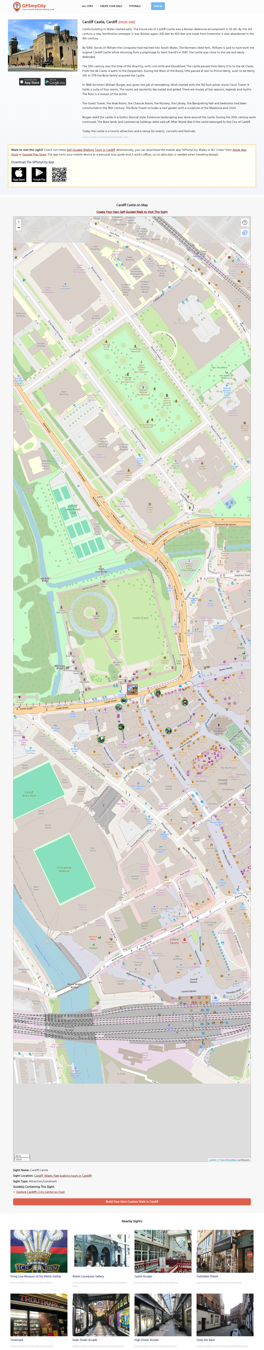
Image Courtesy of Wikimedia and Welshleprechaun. (222, 1346)
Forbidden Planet (207, 1276)
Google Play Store (34, 154)
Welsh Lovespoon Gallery (88, 1276)
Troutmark (16, 1340)
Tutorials (135, 6)
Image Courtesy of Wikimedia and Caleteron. (157, 1283)
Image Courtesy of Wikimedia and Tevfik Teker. (105, 137)
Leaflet (212, 1159)
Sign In (158, 6)
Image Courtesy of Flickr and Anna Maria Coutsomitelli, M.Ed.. (99, 1284)
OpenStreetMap (228, 1159)
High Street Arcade (147, 1340)
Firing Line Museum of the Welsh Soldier (35, 1276)
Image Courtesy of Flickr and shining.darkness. (219, 1283)
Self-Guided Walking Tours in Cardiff (91, 150)
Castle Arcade (143, 1276)
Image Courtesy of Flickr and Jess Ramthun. (31, 1346)
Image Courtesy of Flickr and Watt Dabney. (31, 1283)
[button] (132, 689)
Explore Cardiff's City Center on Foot (40, 1192)
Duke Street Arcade (84, 1340)
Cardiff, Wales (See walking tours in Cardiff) (63, 1175)
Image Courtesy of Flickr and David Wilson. (156, 1346)
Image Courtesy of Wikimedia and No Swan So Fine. (98, 1346)
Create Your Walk (111, 6)
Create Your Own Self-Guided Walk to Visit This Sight (132, 212)
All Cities (87, 6)
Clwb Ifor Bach (206, 1340)
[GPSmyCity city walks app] (33, 7)
